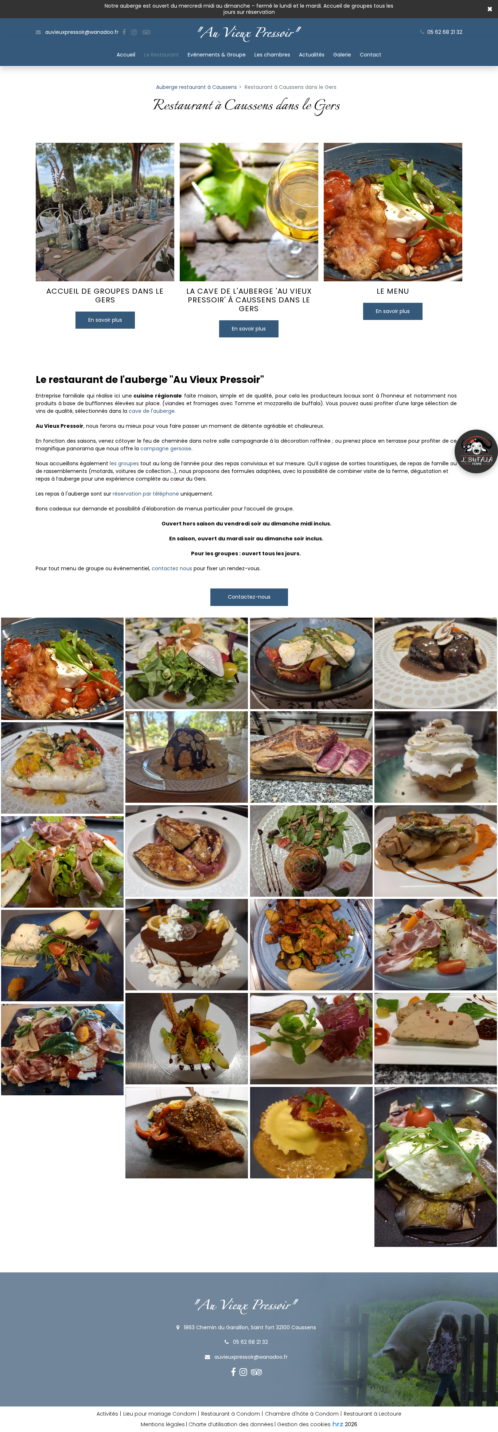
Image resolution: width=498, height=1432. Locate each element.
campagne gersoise (165, 448)
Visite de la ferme (476, 451)
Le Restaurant (161, 54)
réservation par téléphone (146, 493)
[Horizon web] (337, 1424)
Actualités (311, 54)
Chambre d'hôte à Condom (302, 1413)
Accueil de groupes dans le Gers (105, 295)
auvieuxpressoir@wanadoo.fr (81, 32)
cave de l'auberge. (152, 411)
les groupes (124, 463)
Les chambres (272, 54)
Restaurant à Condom (230, 1413)
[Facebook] (124, 32)
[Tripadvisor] (146, 32)
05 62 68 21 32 (250, 1342)
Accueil (126, 54)
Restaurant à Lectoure (372, 1413)
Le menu (393, 291)
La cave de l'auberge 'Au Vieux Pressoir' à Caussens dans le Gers (249, 300)
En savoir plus (105, 320)
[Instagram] (134, 32)
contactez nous (172, 568)
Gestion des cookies (304, 1424)
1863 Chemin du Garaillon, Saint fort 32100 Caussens (249, 1327)
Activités (107, 1413)
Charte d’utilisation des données (230, 1424)
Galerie (342, 54)
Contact (370, 54)
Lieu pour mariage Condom (159, 1413)
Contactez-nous (249, 596)
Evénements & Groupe (217, 54)
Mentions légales (163, 1424)
